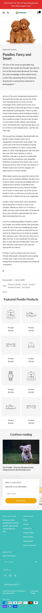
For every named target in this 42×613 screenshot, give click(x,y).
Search (25, 524)
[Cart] (38, 13)
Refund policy (28, 541)
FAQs (25, 520)
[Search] (8, 13)
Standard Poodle (14, 287)
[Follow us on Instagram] (10, 575)
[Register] (36, 562)
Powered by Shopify (34, 592)
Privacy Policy (28, 533)
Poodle (25, 284)
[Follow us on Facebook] (5, 575)
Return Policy (28, 537)
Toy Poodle (26, 287)
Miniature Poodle (9, 49)
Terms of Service (29, 545)
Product (11, 328)
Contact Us (27, 528)
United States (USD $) (11, 584)
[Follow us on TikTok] (15, 575)
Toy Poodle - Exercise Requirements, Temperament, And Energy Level (18, 468)
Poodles (32, 284)
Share (5, 292)
